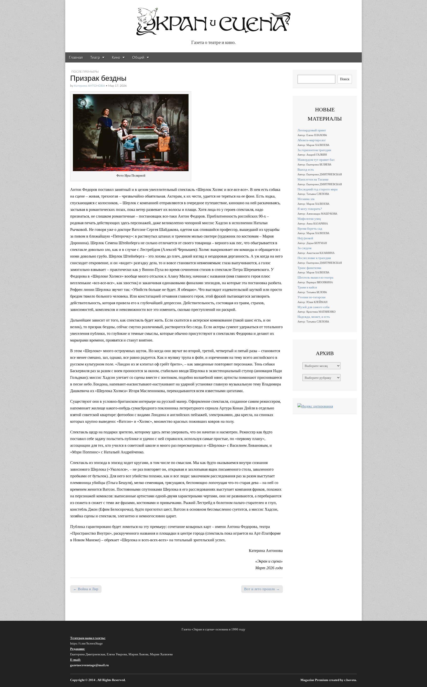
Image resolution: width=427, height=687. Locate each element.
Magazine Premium (314, 680)
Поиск (344, 79)
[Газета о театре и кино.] (213, 19)
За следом (304, 248)
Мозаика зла (306, 199)
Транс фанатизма (309, 268)
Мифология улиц (309, 219)
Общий (138, 57)
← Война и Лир (85, 589)
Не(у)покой (305, 238)
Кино (116, 57)
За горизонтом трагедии (314, 150)
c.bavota (350, 680)
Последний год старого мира (318, 189)
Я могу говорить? (310, 209)
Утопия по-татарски (311, 297)
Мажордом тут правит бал (316, 160)
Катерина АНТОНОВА (89, 85)
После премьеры (85, 71)
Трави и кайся (307, 287)
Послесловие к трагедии (314, 258)
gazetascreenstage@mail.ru (89, 665)
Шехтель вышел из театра (315, 277)
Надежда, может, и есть (314, 317)
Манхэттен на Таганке (313, 179)
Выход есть (306, 169)
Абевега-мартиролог (312, 140)
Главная (76, 57)
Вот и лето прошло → (262, 589)
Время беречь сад (310, 228)
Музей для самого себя (313, 307)
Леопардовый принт (312, 130)
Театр (95, 57)
